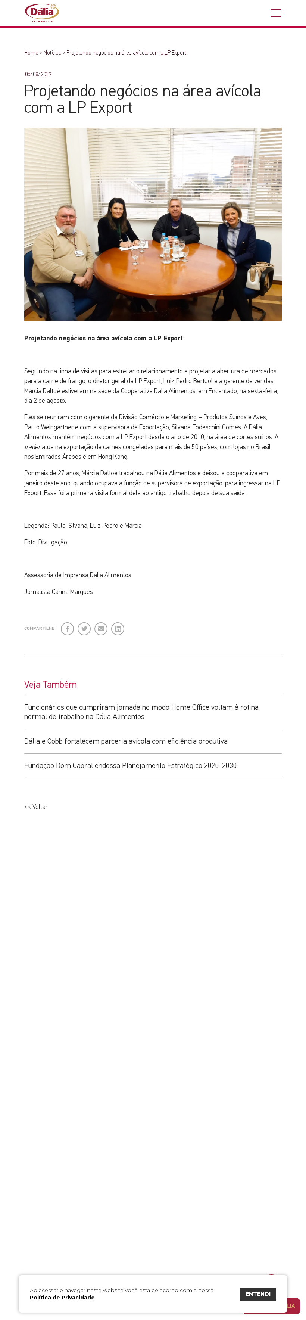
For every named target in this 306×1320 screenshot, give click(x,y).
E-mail (100, 628)
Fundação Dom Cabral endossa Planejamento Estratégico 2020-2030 (130, 765)
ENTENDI (258, 1294)
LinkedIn (118, 626)
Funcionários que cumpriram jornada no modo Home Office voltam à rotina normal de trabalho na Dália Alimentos (141, 712)
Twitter (84, 626)
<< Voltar (36, 807)
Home (31, 53)
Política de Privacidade (62, 1297)
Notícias (52, 53)
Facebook (68, 626)
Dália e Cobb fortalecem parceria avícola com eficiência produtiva (126, 741)
